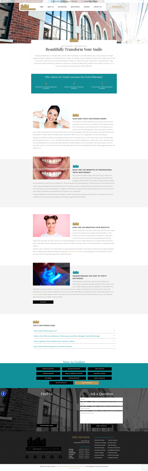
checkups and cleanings (76, 251)
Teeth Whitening (112, 445)
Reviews (87, 7)
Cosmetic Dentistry (48, 373)
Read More (43, 302)
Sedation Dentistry (74, 378)
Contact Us (98, 7)
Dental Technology (99, 378)
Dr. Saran (52, 140)
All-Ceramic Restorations (114, 447)
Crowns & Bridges (99, 452)
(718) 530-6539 (80, 437)
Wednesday (72, 452)
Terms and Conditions (73, 466)
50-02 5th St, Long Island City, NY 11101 (65, 1)
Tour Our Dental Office (46, 425)
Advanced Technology (113, 455)
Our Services (62, 7)
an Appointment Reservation (117, 7)
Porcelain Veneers (112, 442)
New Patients (75, 7)
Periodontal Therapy (100, 373)
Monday (71, 449)
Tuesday (71, 451)
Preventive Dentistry (48, 368)
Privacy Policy (64, 466)
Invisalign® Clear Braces (114, 450)
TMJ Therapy (48, 378)
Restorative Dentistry (74, 368)
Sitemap (58, 466)
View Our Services (87, 382)
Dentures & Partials (99, 455)
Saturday (71, 458)
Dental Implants (99, 368)
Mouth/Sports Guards (100, 445)
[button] (3, 393)
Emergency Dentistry (113, 457)
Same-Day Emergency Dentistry (74, 373)
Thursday (71, 454)
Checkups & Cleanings (100, 442)
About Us (51, 7)
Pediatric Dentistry (61, 382)
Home (41, 7)
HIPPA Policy (83, 466)
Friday (70, 456)
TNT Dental (105, 466)
